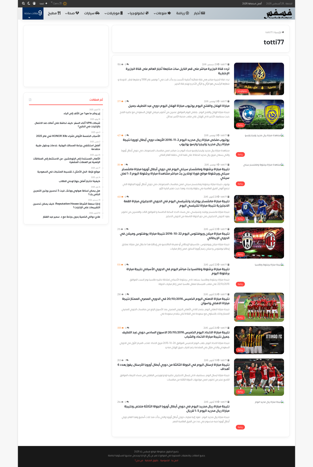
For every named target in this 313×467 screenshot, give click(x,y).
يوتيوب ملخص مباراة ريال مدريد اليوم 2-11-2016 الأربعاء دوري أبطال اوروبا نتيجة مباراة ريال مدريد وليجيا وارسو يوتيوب (176, 142)
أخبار (197, 13)
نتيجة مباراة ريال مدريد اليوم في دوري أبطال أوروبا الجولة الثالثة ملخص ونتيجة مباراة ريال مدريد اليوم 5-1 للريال (176, 408)
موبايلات (113, 13)
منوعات (162, 13)
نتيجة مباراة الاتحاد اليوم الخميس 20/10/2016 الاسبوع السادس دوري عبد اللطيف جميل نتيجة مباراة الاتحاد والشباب (175, 334)
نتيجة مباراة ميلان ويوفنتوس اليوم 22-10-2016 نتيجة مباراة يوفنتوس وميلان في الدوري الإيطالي (174, 236)
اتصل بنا (174, 460)
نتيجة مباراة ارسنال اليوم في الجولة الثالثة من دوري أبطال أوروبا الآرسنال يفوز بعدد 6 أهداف (173, 367)
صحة (71, 13)
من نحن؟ (139, 460)
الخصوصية (165, 460)
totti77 (224, 64)
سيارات (89, 13)
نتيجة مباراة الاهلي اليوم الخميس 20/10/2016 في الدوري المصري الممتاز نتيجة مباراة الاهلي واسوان (175, 301)
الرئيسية (278, 32)
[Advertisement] (66, 56)
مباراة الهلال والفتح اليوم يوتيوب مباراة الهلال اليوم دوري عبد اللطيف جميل (178, 105)
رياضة (181, 13)
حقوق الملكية (151, 460)
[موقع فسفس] (277, 14)
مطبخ (53, 13)
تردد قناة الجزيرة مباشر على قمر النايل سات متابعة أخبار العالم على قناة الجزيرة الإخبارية (177, 71)
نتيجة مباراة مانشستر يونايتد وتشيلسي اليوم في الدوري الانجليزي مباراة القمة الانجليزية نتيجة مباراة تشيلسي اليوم (176, 203)
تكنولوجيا (137, 13)
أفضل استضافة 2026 (252, 4)
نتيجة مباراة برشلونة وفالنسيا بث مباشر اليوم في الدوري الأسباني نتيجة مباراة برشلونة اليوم (177, 271)
